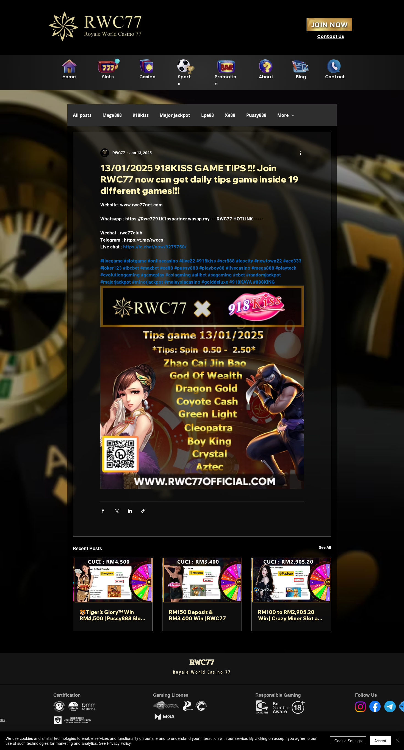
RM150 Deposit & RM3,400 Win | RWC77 (197, 615)
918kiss (141, 115)
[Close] (397, 741)
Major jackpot (175, 115)
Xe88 (230, 115)
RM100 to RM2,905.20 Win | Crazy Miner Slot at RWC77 (289, 615)
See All (325, 547)
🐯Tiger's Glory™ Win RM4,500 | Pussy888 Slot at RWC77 (111, 615)
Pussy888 (256, 115)
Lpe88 (207, 115)
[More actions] (300, 153)
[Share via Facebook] (103, 510)
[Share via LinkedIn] (129, 510)
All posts (82, 115)
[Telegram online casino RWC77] (390, 706)
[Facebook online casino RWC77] (375, 706)
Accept (380, 740)
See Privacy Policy (115, 743)
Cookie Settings (348, 740)
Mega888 (112, 115)
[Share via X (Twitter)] (116, 510)
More (283, 115)
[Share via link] (143, 510)
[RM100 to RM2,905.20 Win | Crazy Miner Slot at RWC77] (291, 580)
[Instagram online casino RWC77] (360, 707)
